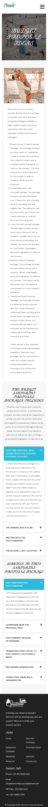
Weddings (10, 756)
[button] (24, 454)
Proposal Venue (33, 747)
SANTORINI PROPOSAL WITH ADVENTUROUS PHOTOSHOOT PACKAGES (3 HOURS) (21, 453)
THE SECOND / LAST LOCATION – (22, 550)
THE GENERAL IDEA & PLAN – (20, 527)
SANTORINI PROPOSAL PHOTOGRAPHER (17, 584)
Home (8, 738)
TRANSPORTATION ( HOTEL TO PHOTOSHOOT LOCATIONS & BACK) (21, 654)
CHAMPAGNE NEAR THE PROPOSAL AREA (17, 626)
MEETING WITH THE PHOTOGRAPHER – (15, 539)
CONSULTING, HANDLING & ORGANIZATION (19, 679)
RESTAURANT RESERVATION (19, 667)
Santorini (30, 756)
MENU (41, 6)
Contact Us (31, 761)
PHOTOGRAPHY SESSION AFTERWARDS (18, 639)
